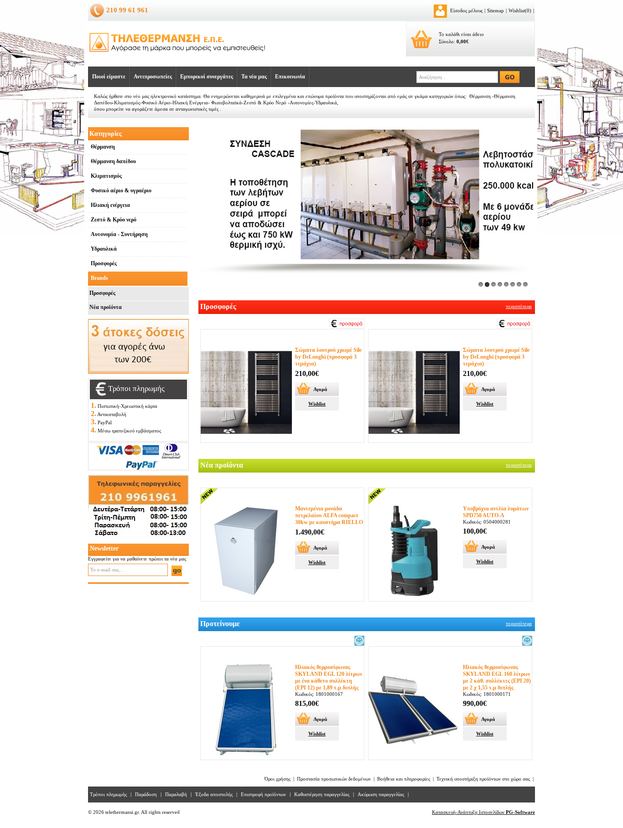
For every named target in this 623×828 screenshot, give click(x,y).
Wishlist (317, 403)
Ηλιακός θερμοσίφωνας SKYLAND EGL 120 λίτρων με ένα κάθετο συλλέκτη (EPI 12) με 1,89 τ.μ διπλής (328, 677)
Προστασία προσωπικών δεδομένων (334, 779)
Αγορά (320, 389)
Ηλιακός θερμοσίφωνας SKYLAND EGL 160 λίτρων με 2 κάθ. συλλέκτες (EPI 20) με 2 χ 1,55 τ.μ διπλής (497, 677)
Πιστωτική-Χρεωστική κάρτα (127, 406)
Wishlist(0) (520, 10)
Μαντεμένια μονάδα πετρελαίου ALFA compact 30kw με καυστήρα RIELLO (329, 515)
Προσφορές (102, 293)
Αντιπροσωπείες (153, 76)
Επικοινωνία (290, 76)
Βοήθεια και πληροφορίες (403, 779)
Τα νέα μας (254, 76)
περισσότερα (519, 306)
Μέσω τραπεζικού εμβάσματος (129, 430)
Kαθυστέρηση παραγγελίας (321, 794)
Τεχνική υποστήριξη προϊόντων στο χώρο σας (483, 779)
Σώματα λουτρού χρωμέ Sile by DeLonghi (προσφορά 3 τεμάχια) (328, 357)
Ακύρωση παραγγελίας (381, 794)
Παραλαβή (176, 794)
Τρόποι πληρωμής (108, 794)
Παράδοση (146, 794)
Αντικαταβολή (111, 414)
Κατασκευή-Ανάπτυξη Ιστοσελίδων (483, 812)
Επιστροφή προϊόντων (263, 794)
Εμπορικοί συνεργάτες (206, 76)
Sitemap (495, 10)
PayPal (105, 422)
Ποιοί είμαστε (108, 76)
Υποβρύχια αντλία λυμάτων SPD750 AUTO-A (496, 512)
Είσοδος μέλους (466, 10)
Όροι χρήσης (278, 779)
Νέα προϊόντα (105, 307)
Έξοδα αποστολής (214, 794)
